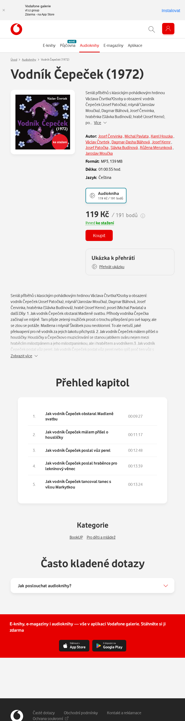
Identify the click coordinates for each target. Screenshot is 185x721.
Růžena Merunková (156, 147)
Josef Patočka (97, 147)
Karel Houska (162, 136)
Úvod (14, 59)
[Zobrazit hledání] (152, 29)
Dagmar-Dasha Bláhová (131, 141)
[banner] (16, 29)
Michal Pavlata (137, 136)
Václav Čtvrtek (97, 141)
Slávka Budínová (124, 147)
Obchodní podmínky (81, 712)
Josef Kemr (161, 141)
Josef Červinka (110, 136)
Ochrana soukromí (48, 718)
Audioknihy (29, 59)
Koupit (99, 235)
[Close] (3, 10)
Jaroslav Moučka (99, 153)
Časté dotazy (44, 712)
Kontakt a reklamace (124, 712)
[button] (108, 266)
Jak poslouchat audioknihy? (44, 585)
